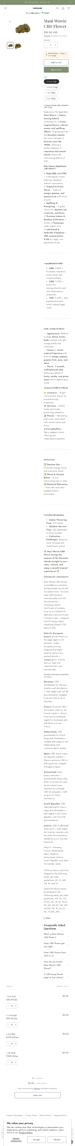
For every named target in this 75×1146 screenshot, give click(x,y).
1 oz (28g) (50, 93)
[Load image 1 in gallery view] (10, 45)
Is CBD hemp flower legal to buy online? (53, 976)
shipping (37, 1088)
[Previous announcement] (4, 2)
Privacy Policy (31, 1115)
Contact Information (14, 1115)
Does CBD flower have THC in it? (55, 954)
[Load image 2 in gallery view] (18, 45)
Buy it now (56, 69)
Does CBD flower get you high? (54, 945)
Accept (36, 1139)
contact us (49, 659)
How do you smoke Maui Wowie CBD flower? (53, 965)
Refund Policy (45, 1115)
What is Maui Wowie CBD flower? (54, 936)
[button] (5, 8)
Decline (57, 1139)
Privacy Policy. (26, 1132)
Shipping (47, 36)
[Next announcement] (71, 2)
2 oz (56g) (51, 98)
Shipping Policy (60, 1115)
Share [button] (48, 918)
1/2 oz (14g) (52, 87)
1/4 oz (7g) (51, 81)
